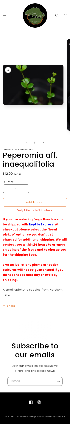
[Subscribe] (58, 381)
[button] (5, 15)
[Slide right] (43, 142)
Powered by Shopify (53, 416)
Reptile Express (41, 224)
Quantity (8, 181)
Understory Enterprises (28, 416)
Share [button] (11, 306)
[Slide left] (27, 142)
